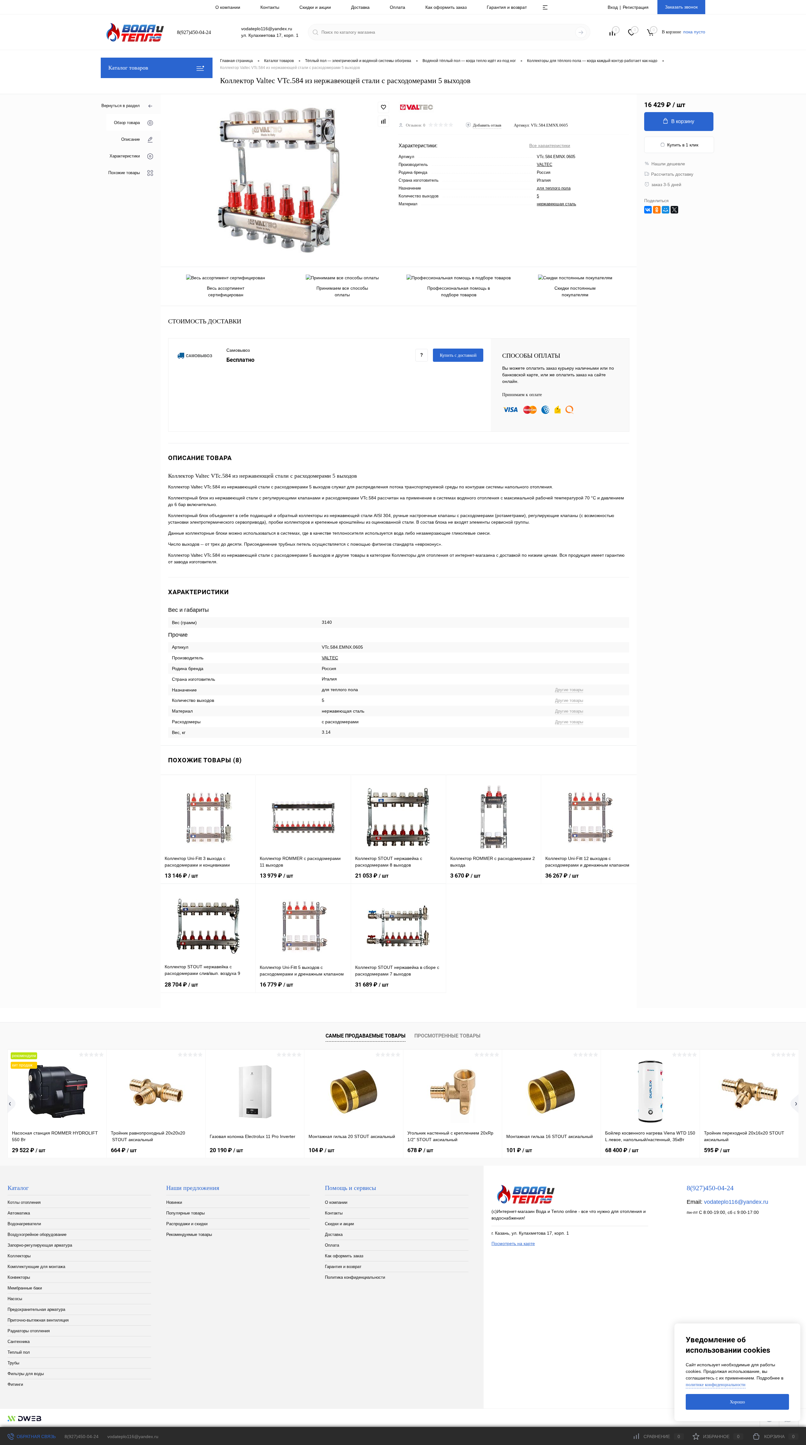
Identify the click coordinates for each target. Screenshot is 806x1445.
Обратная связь (35, 1436)
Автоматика (19, 1213)
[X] (674, 209)
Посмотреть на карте (513, 1243)
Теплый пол (19, 1352)
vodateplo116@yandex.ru (736, 1202)
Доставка (360, 7)
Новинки (174, 1202)
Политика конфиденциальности (355, 1277)
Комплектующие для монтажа (36, 1266)
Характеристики (125, 155)
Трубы (13, 1363)
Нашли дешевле (668, 163)
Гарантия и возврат (507, 7)
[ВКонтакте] (648, 209)
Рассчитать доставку (672, 174)
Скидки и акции (315, 7)
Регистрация (636, 7)
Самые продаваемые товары (366, 1036)
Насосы (15, 1298)
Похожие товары (124, 172)
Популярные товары (185, 1213)
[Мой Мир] (665, 209)
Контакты (269, 7)
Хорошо (737, 1402)
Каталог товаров (128, 68)
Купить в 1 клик (682, 144)
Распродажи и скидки (186, 1223)
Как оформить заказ (446, 7)
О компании (227, 7)
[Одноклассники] (657, 209)
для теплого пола (553, 188)
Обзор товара (127, 122)
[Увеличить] (279, 180)
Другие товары (569, 689)
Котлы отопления (24, 1202)
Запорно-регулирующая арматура (40, 1245)
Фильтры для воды (26, 1373)
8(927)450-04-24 (82, 1436)
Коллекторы (19, 1256)
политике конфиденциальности (716, 1384)
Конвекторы (19, 1277)
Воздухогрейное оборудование (37, 1234)
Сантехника (19, 1341)
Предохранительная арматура (36, 1309)
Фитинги (15, 1384)
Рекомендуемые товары (189, 1234)
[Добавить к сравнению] (383, 121)
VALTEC (544, 164)
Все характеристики (549, 145)
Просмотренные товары (447, 1036)
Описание (130, 139)
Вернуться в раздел (120, 105)
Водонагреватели (24, 1223)
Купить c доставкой (458, 355)
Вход (613, 7)
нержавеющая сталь (556, 204)
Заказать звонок (681, 6)
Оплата (397, 7)
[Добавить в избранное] (383, 107)
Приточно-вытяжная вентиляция (38, 1320)
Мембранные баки (25, 1288)
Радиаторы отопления (29, 1330)
